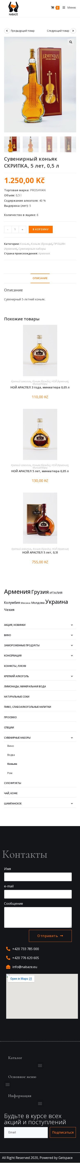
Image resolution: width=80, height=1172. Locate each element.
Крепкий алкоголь (21, 381)
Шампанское (13, 803)
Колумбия (12, 602)
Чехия (9, 609)
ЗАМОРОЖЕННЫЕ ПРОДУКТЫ (22, 645)
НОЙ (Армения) (59, 381)
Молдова (38, 603)
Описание (40, 278)
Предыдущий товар (23, 30)
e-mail (9, 886)
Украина (56, 601)
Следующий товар (58, 30)
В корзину (41, 229)
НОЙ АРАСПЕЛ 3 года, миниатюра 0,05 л (40, 387)
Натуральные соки (16, 696)
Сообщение (13, 903)
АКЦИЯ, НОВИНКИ (14, 625)
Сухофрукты (12, 783)
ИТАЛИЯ (56, 592)
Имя (7, 869)
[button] (40, 1065)
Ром (9, 773)
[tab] (40, 278)
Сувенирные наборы (32, 249)
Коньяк (25, 244)
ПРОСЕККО (10, 717)
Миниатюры (40, 384)
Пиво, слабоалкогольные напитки (27, 707)
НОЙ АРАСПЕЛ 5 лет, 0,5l (40, 552)
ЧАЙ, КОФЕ (10, 793)
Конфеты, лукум (15, 666)
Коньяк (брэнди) (41, 244)
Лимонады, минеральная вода (25, 686)
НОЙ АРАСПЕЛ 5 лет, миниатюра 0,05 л (40, 471)
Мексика (25, 603)
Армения (44, 253)
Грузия (40, 591)
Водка (11, 755)
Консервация (13, 655)
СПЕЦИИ (9, 727)
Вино (7, 635)
